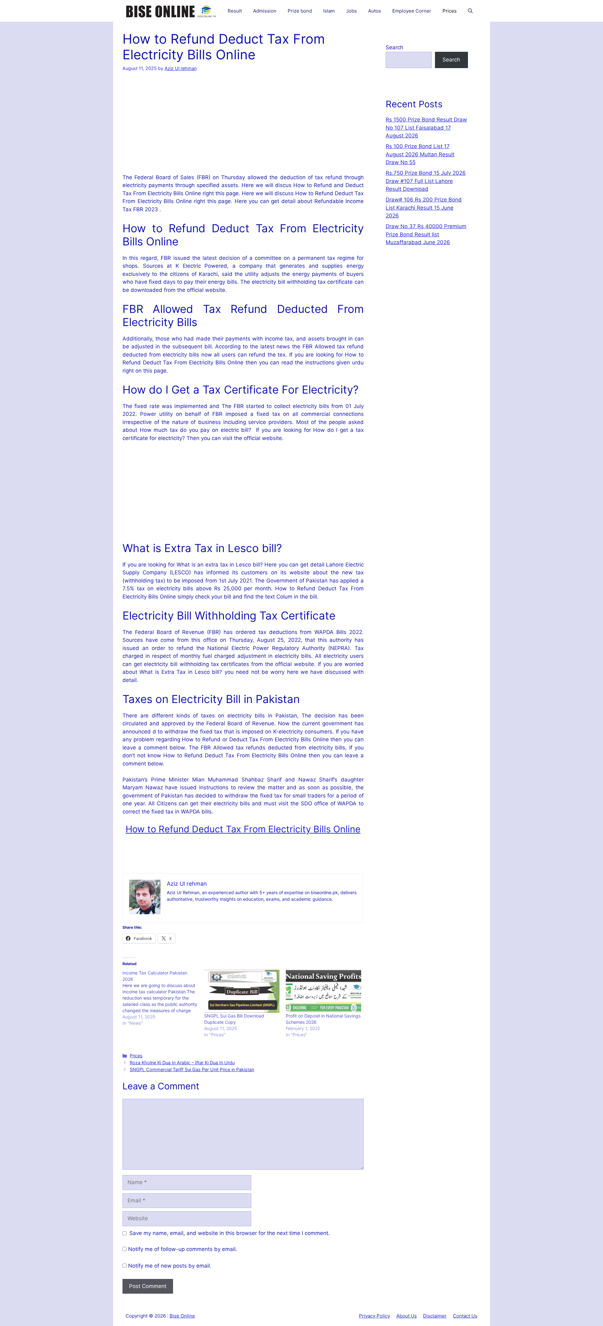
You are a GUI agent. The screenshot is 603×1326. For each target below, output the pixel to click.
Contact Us (465, 1316)
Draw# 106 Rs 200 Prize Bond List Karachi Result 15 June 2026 (424, 207)
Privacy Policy (374, 1316)
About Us (406, 1316)
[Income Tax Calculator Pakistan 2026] (163, 998)
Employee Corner (411, 11)
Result (235, 11)
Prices (450, 11)
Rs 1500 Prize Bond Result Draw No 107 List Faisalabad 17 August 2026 (426, 127)
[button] (470, 11)
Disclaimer (435, 1316)
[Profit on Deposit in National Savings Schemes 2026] (323, 991)
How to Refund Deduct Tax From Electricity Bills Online (243, 829)
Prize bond (300, 11)
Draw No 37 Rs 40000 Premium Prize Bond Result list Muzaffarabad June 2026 (426, 234)
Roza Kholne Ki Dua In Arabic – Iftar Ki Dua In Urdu (182, 1062)
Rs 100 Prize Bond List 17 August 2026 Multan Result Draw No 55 (420, 154)
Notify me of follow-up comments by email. (182, 1249)
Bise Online (182, 1316)
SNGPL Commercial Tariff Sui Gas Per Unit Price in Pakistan (192, 1069)
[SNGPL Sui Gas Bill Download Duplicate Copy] (242, 991)
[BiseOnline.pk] (172, 11)
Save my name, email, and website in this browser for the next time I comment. (229, 1233)
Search (394, 47)
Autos (374, 11)
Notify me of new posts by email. (169, 1266)
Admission (264, 11)
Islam (329, 11)
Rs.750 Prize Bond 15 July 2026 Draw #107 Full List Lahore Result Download (426, 181)
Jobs (351, 11)
